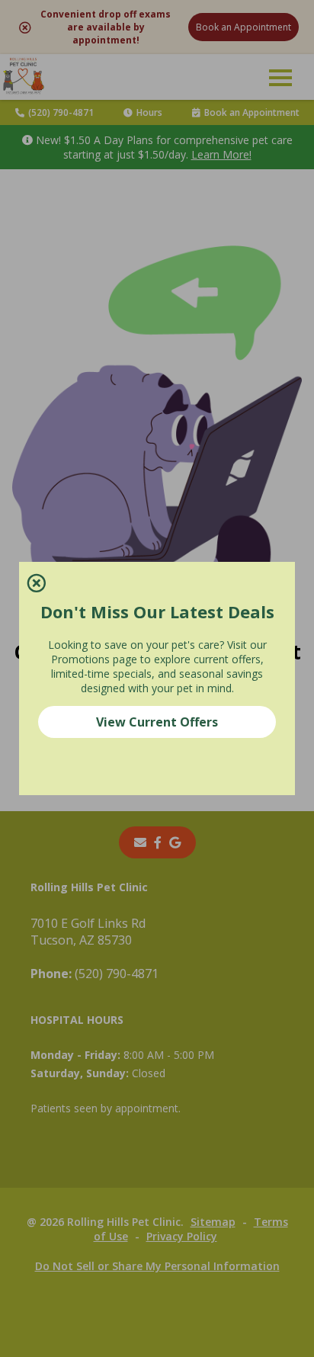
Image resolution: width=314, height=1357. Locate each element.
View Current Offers (157, 722)
